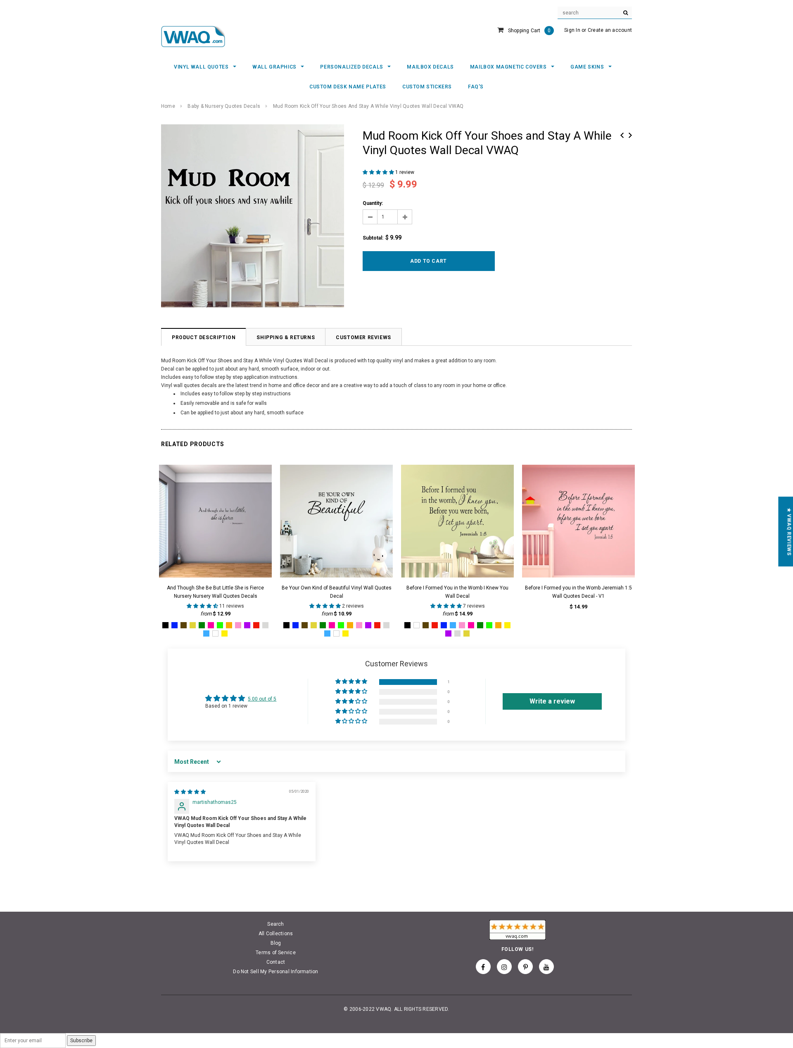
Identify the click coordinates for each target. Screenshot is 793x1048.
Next (630, 135)
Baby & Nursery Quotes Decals (224, 106)
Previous (622, 135)
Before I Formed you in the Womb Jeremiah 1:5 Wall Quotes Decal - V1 (578, 592)
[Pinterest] (525, 966)
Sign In (572, 30)
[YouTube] (546, 966)
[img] (190, 792)
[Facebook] (483, 966)
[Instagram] (504, 966)
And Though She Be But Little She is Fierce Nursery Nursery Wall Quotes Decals (215, 592)
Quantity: (373, 203)
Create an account (610, 30)
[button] (379, 172)
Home (168, 106)
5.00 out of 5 (262, 699)
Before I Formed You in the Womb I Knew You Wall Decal (457, 592)
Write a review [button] (552, 701)
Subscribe (81, 1040)
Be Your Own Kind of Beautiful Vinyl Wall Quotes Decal (337, 592)
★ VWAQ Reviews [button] (789, 531)
